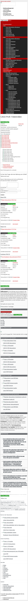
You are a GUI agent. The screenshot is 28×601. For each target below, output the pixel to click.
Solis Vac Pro (11, 96)
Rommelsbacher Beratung (14, 107)
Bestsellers (6, 68)
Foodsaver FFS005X (13, 79)
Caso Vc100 (8, 30)
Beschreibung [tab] (6, 164)
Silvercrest (5, 576)
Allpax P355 (11, 86)
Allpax (7, 84)
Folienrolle (21, 124)
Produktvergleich (7, 24)
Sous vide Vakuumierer (11, 73)
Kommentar (4, 187)
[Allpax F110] (8, 229)
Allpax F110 (11, 87)
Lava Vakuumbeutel (10, 57)
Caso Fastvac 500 (10, 34)
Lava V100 (8, 40)
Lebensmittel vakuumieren (12, 74)
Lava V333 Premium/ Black (12, 50)
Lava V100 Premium (10, 41)
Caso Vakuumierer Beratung (13, 27)
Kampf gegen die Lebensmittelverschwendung (13, 109)
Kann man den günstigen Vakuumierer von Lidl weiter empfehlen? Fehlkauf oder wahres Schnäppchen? (15, 451)
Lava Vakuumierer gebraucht (13, 56)
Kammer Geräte (7, 58)
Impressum (6, 599)
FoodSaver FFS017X (5, 254)
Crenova (5, 568)
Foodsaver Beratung (13, 83)
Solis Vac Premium (12, 93)
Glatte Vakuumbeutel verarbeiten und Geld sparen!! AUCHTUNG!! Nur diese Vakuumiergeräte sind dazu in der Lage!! (15, 477)
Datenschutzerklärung (8, 598)
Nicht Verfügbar (12, 204)
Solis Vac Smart (12, 94)
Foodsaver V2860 (12, 77)
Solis (7, 90)
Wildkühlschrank (10, 113)
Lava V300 (8, 46)
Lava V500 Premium (10, 54)
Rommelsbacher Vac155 (14, 101)
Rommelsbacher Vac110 (14, 103)
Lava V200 (8, 43)
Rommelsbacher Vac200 (14, 106)
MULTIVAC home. (10, 64)
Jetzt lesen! (15, 224)
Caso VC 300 (9, 33)
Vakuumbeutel (6, 589)
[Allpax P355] (8, 200)
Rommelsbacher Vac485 (14, 100)
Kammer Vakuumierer (8, 586)
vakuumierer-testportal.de (12, 594)
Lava (4, 37)
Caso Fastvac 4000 (10, 35)
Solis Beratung (12, 97)
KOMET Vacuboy (10, 66)
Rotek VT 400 (9, 67)
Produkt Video (16, 220)
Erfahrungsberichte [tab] (8, 166)
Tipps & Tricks (6, 71)
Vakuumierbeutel (7, 70)
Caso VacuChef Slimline (11, 63)
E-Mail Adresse (4, 190)
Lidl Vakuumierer (10, 111)
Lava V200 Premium (10, 44)
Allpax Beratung (12, 89)
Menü (9, 20)
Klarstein (5, 571)
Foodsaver (8, 76)
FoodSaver (15, 262)
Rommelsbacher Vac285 (14, 104)
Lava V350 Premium (10, 51)
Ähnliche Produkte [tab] (7, 167)
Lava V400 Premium (10, 53)
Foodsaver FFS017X (13, 80)
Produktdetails (4, 204)
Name (2, 189)
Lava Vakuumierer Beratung (13, 38)
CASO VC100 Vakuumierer (7, 315)
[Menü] (8, 5)
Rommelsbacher (10, 99)
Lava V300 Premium (10, 47)
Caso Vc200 (8, 31)
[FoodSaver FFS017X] (11, 257)
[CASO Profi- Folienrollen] (5, 135)
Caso (4, 25)
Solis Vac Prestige (12, 91)
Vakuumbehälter (7, 587)
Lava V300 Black (10, 48)
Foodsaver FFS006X (13, 81)
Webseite (3, 192)
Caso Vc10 (8, 28)
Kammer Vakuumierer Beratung (13, 60)
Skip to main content (6, 1)
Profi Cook (5, 574)
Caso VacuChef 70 (10, 61)
